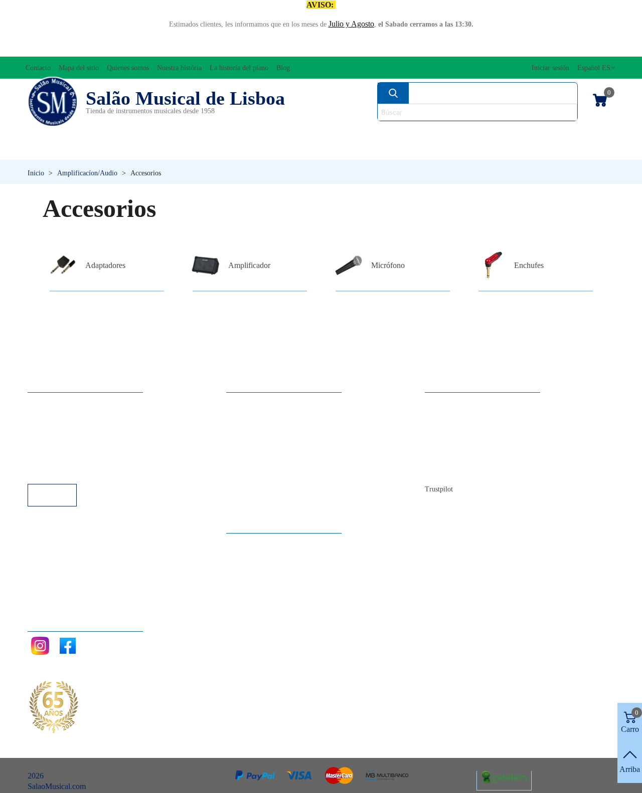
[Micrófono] (348, 265)
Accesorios (53, 133)
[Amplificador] (205, 265)
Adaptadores (105, 265)
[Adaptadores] (62, 265)
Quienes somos (459, 429)
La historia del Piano (467, 456)
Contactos (450, 402)
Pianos (335, 150)
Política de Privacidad (72, 429)
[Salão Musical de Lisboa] (53, 102)
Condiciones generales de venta (87, 443)
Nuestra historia (460, 443)
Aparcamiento (60, 456)
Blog (442, 470)
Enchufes (529, 265)
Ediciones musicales (560, 133)
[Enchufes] (491, 265)
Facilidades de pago (69, 470)
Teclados (534, 150)
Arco (335, 133)
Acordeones (139, 133)
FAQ (46, 402)
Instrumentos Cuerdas (431, 133)
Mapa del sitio (457, 416)
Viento (431, 150)
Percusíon (231, 150)
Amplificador (249, 265)
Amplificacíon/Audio (245, 133)
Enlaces (50, 416)
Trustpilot (439, 489)
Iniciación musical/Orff (89, 150)
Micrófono (388, 265)
